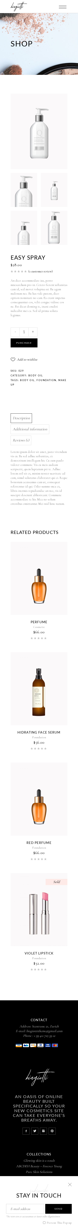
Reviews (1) (21, 440)
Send (58, 1209)
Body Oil (35, 375)
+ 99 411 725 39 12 (44, 1036)
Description (21, 418)
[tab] (38, 418)
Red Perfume (39, 842)
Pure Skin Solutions (39, 1172)
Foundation (46, 380)
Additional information (30, 429)
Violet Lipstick (39, 953)
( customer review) (40, 271)
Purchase (24, 343)
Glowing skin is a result (39, 1160)
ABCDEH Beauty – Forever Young (39, 1166)
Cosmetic (39, 627)
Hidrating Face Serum (39, 732)
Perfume (39, 622)
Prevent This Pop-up (59, 1223)
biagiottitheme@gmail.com (44, 1031)
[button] (24, 359)
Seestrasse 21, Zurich (45, 1026)
